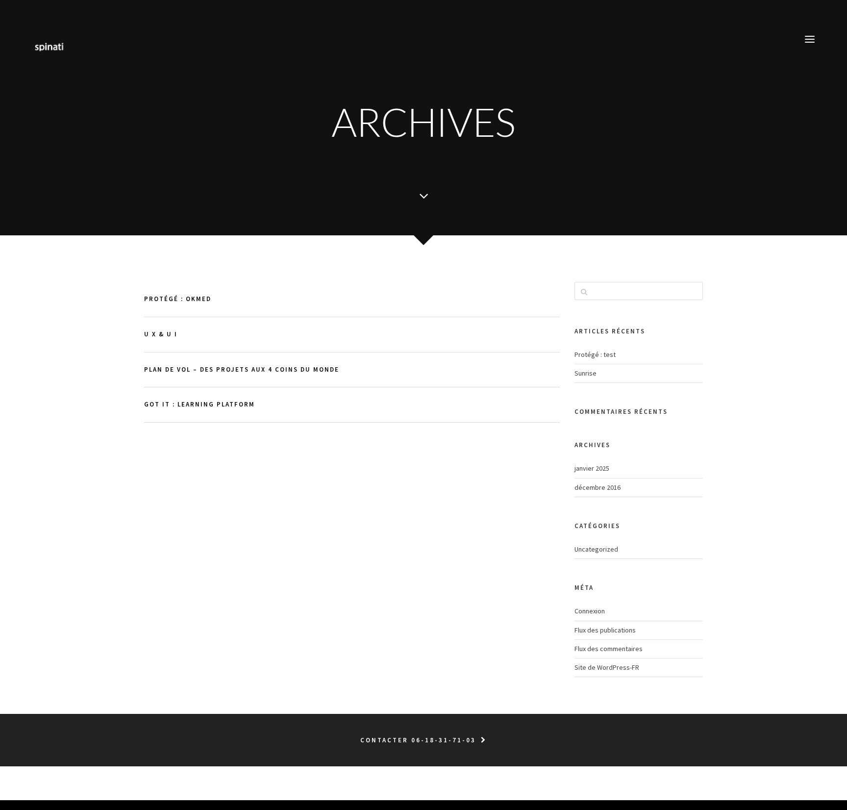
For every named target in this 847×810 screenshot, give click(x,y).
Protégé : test (595, 354)
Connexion (589, 611)
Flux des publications (605, 630)
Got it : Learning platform (199, 404)
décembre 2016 (597, 487)
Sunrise (585, 373)
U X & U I (160, 334)
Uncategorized (596, 549)
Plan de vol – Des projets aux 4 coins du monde (241, 369)
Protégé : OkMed (177, 299)
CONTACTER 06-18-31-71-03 (418, 740)
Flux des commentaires (608, 648)
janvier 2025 (591, 468)
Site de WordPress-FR (606, 667)
